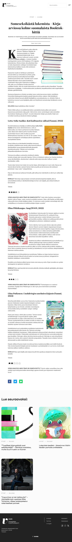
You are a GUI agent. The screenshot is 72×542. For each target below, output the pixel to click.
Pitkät (32, 17)
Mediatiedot (64, 521)
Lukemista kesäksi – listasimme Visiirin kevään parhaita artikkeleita (54, 446)
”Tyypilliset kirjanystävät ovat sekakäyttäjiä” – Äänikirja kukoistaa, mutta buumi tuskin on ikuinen (16, 447)
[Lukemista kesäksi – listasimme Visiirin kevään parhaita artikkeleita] (55, 423)
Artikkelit (48, 518)
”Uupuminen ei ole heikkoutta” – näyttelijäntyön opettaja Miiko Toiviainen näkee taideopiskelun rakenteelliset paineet (14, 500)
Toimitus (48, 521)
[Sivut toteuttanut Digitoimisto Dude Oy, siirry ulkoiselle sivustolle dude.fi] (35, 536)
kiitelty (33, 82)
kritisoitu (18, 88)
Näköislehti (64, 518)
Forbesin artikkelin (19, 59)
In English (48, 523)
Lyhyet (41, 441)
